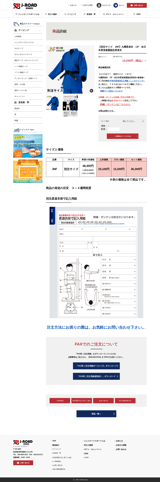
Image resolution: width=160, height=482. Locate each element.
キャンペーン (19, 96)
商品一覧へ (96, 414)
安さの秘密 (88, 445)
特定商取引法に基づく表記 (82, 401)
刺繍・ (103, 104)
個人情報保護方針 (125, 401)
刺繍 (16, 120)
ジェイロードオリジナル (24, 42)
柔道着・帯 (24, 102)
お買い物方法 (103, 401)
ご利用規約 (60, 401)
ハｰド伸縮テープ (21, 66)
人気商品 (17, 36)
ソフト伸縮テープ (21, 72)
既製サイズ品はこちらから (111, 91)
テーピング (24, 30)
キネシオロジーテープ (23, 54)
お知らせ (73, 5)
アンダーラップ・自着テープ (25, 78)
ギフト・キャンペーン (93, 449)
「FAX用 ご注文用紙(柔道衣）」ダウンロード (96, 376)
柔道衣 (17, 108)
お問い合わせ (121, 449)
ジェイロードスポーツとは (94, 441)
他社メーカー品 (20, 90)
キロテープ (18, 48)
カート (121, 5)
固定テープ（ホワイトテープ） (26, 60)
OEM (86, 454)
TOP (54, 441)
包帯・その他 (19, 84)
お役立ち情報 (88, 5)
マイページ (106, 5)
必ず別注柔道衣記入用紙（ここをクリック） (126, 81)
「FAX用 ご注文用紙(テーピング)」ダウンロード (96, 366)
